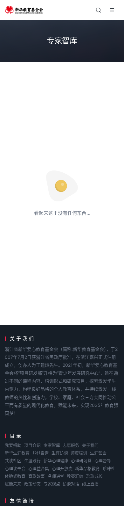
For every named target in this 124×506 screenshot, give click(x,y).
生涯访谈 (60, 452)
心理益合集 (38, 468)
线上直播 (90, 483)
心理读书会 (15, 468)
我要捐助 (13, 445)
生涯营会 (98, 452)
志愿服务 (71, 445)
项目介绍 (32, 445)
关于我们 (90, 445)
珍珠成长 (94, 476)
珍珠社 (109, 468)
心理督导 (102, 460)
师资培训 (79, 452)
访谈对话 (71, 483)
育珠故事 (36, 476)
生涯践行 (32, 460)
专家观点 (52, 483)
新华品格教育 (87, 468)
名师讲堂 (56, 476)
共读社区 (13, 460)
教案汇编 (75, 476)
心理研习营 (81, 460)
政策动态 (32, 483)
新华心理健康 (56, 460)
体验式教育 (15, 476)
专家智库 (52, 445)
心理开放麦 (62, 468)
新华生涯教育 (17, 452)
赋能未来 (13, 483)
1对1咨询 (40, 452)
